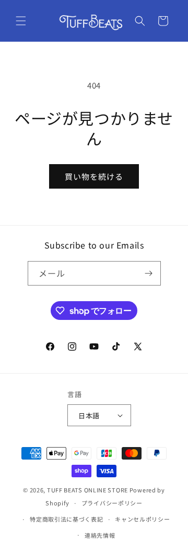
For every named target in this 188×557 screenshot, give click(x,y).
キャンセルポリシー (142, 519)
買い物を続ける (94, 176)
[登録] (148, 273)
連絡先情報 (100, 535)
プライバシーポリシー (112, 503)
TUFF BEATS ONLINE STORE (87, 490)
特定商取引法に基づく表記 (66, 519)
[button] (20, 20)
